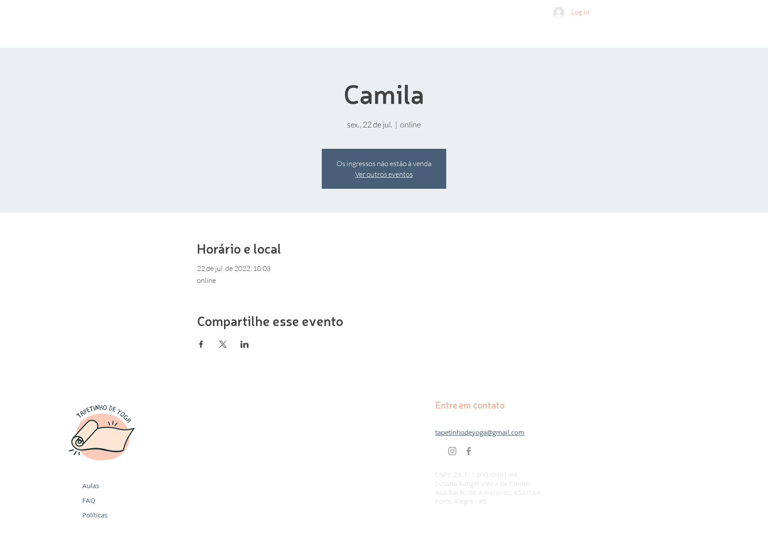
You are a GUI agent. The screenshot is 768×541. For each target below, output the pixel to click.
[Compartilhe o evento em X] (223, 344)
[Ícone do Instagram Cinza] (452, 451)
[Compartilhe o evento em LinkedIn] (244, 344)
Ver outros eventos (384, 174)
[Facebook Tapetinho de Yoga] (468, 451)
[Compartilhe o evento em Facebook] (201, 344)
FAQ (89, 500)
